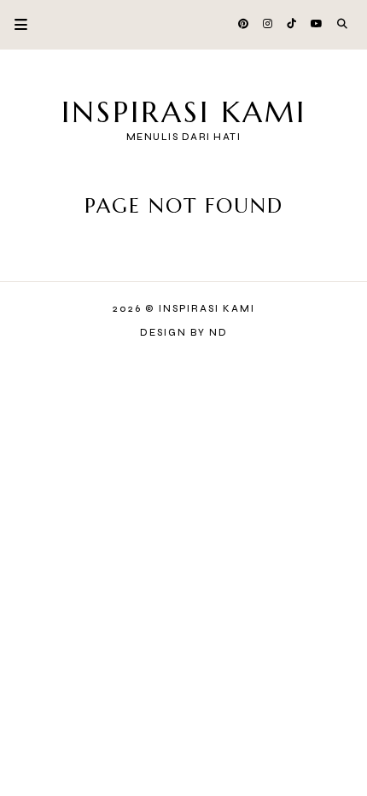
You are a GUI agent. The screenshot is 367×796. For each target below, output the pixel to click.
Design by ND (184, 332)
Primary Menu (13, 24)
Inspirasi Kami (183, 112)
